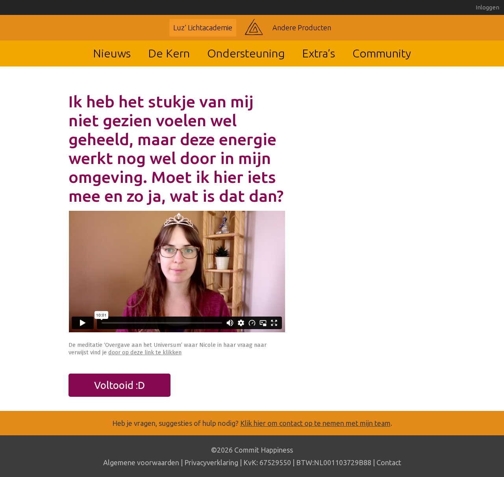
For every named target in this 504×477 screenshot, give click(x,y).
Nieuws (112, 53)
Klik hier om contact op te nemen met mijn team (315, 423)
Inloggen (487, 7)
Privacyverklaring (211, 462)
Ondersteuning (246, 53)
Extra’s (318, 53)
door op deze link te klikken (145, 352)
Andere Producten (301, 27)
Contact (388, 462)
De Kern (169, 53)
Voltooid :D (119, 385)
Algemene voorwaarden (141, 462)
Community (381, 53)
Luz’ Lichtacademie (202, 27)
